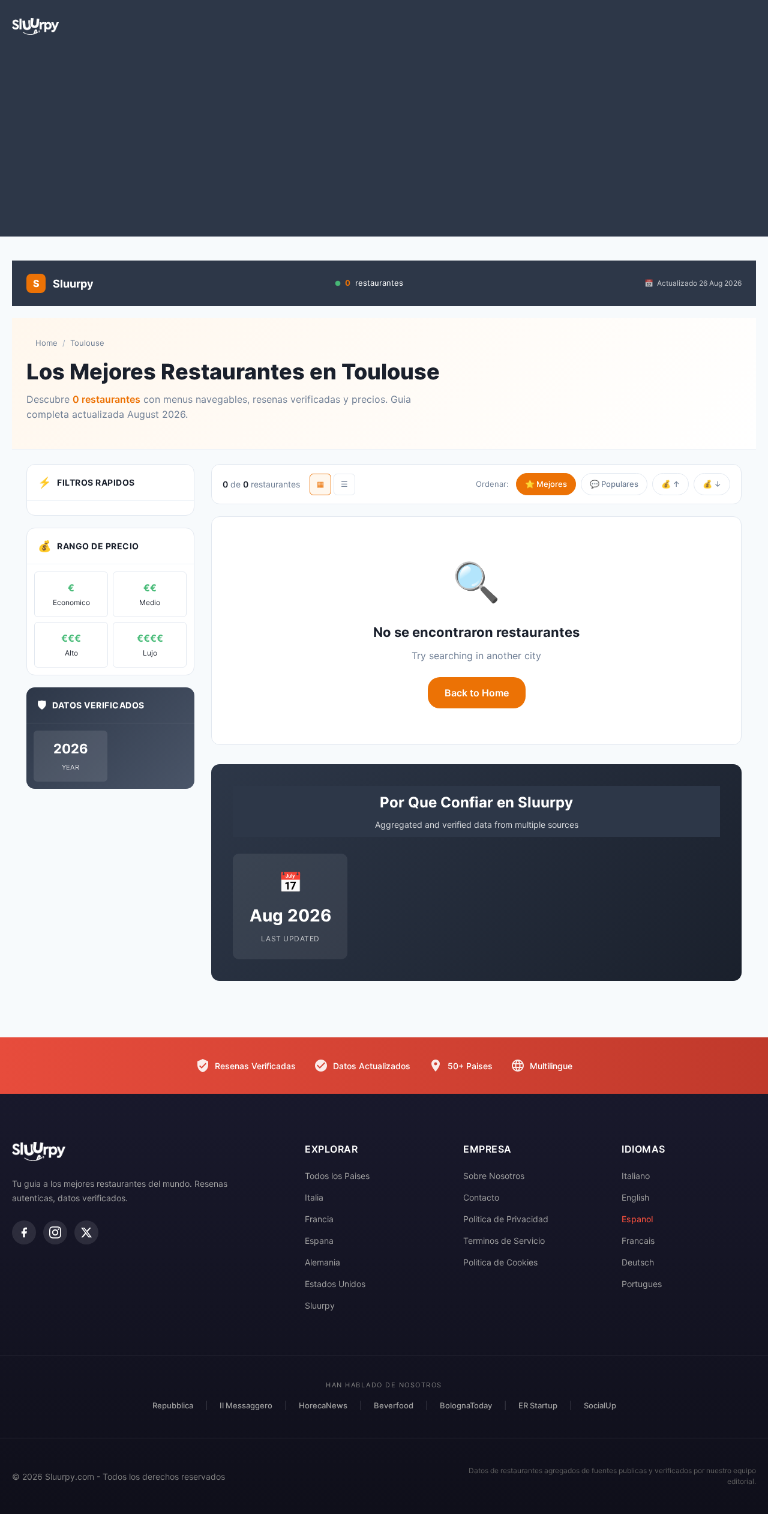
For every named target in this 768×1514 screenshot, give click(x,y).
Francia (319, 1219)
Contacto (481, 1197)
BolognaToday (466, 1405)
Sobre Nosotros (493, 1176)
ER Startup (537, 1405)
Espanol (637, 1219)
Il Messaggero (246, 1405)
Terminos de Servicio (504, 1240)
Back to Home (477, 693)
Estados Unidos (335, 1284)
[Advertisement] (384, 140)
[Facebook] (24, 1232)
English (635, 1197)
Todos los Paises (337, 1176)
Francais (638, 1240)
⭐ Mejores (546, 484)
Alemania (322, 1262)
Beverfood (393, 1405)
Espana (319, 1240)
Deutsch (638, 1262)
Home (46, 343)
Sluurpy (320, 1305)
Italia (314, 1197)
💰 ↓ (712, 484)
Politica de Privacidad (505, 1219)
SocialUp (600, 1405)
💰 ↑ (670, 484)
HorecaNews (323, 1405)
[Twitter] (86, 1232)
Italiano (636, 1176)
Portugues (642, 1284)
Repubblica (172, 1405)
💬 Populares (614, 484)
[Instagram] (55, 1232)
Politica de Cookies (500, 1262)
